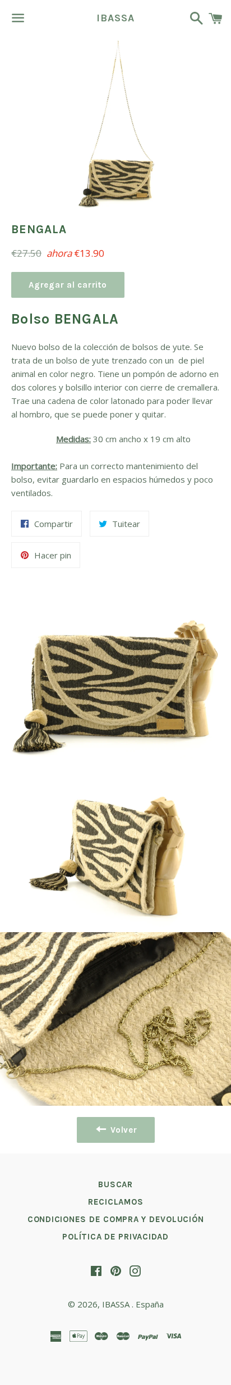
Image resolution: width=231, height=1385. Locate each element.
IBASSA (115, 18)
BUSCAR (115, 1184)
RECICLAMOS (116, 1202)
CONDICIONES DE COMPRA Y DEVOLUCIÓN (115, 1219)
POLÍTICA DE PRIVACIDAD (115, 1237)
